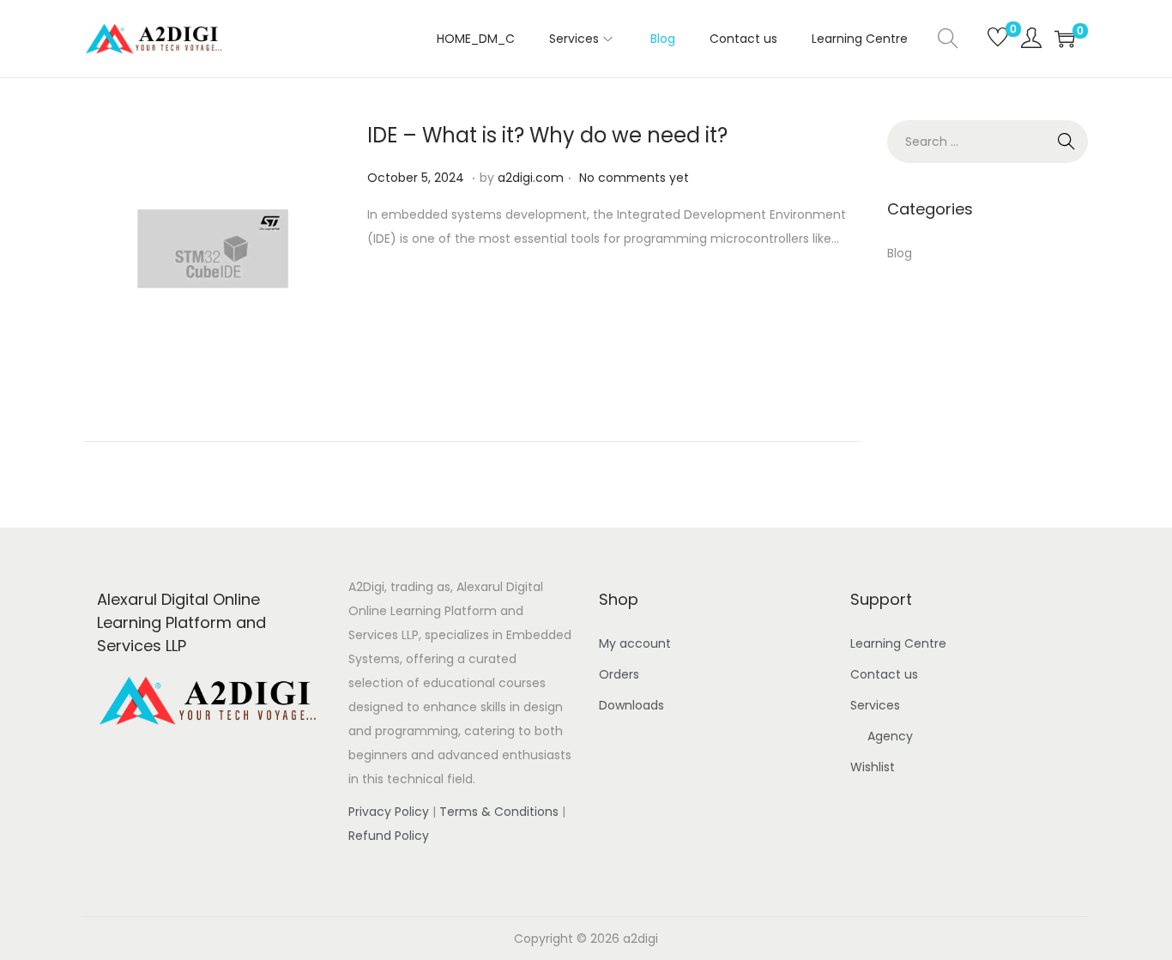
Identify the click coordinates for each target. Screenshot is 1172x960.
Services (875, 705)
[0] (989, 39)
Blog (899, 253)
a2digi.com (531, 177)
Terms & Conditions (499, 811)
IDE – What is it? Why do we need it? (547, 135)
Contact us (884, 674)
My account (635, 643)
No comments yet (634, 177)
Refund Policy (388, 835)
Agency (890, 736)
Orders (619, 674)
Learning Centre (898, 643)
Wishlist (872, 767)
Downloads (631, 705)
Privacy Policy (388, 811)
